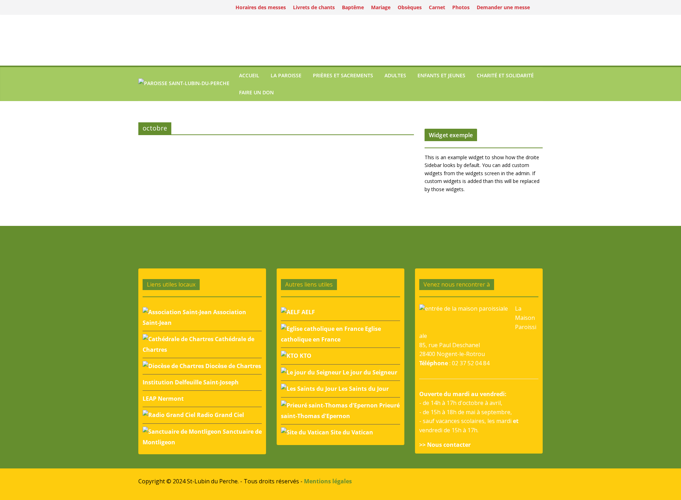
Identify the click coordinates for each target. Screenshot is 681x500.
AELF (307, 312)
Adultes (395, 75)
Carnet (437, 7)
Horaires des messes (261, 7)
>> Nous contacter (445, 445)
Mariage (381, 7)
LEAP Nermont (163, 398)
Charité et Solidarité (505, 75)
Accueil (249, 75)
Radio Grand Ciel (219, 415)
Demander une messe (503, 7)
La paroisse (286, 75)
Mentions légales (328, 481)
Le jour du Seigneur (369, 372)
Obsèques (410, 7)
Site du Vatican (351, 432)
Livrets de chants (314, 7)
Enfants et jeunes (441, 75)
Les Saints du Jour (363, 389)
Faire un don (256, 92)
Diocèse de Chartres (232, 366)
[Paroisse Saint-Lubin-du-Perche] (183, 84)
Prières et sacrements (343, 75)
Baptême (353, 7)
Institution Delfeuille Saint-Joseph (191, 382)
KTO (304, 356)
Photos (461, 7)
